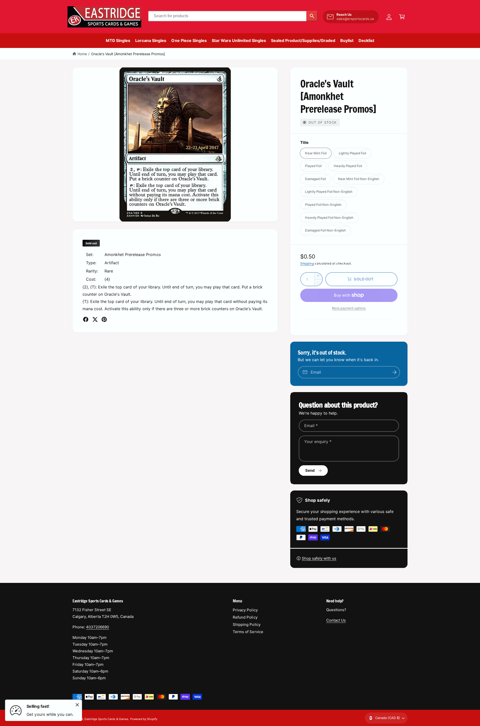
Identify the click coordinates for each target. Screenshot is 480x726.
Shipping (307, 263)
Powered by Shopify (143, 719)
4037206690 (97, 627)
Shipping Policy (246, 624)
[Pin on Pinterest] (104, 319)
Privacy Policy (245, 610)
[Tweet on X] (95, 319)
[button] (402, 16)
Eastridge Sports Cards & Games (106, 719)
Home (82, 54)
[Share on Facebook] (85, 319)
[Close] (77, 705)
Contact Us (336, 620)
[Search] (312, 16)
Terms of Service (248, 631)
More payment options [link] (349, 308)
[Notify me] (394, 372)
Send (310, 470)
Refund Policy (245, 617)
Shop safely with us (319, 558)
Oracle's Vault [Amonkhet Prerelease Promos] (128, 54)
